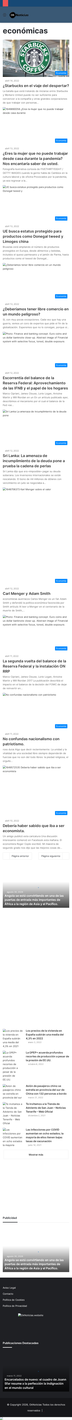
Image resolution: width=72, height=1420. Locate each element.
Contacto (8, 1293)
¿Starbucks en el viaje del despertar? (36, 86)
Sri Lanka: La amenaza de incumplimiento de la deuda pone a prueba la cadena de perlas (34, 461)
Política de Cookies (14, 1299)
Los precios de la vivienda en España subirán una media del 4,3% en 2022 (45, 1034)
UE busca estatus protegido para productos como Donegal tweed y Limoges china (33, 236)
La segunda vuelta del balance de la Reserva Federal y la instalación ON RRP (34, 666)
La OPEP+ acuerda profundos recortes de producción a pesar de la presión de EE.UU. (47, 1056)
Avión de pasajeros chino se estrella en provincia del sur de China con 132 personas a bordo (46, 1089)
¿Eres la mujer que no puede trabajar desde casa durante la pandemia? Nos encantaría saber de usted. (35, 158)
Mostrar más (36, 1154)
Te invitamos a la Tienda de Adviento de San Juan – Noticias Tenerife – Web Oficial (46, 1107)
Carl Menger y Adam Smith (26, 593)
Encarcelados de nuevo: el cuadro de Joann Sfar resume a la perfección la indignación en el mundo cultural (35, 1384)
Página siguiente (50, 856)
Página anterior (20, 856)
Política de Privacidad (15, 1305)
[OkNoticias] (19, 14)
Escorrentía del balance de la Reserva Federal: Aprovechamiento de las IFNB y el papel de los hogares (35, 383)
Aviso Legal (9, 1287)
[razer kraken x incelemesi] (36, 1418)
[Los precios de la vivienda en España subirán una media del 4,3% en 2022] (13, 1038)
